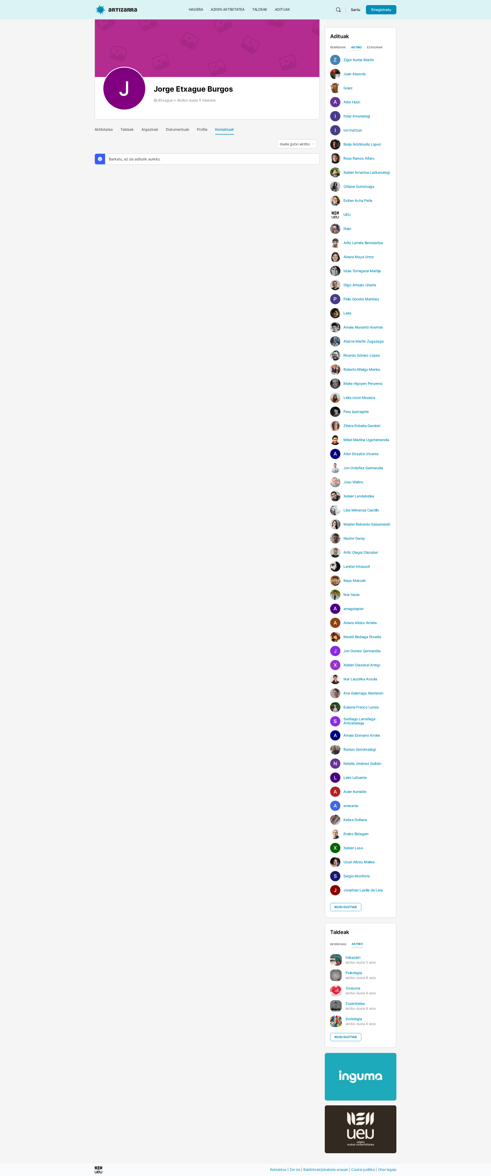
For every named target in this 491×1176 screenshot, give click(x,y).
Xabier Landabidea (358, 496)
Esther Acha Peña (357, 201)
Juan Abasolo (354, 74)
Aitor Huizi (351, 102)
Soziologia (353, 1019)
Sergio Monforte (356, 876)
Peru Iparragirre (356, 412)
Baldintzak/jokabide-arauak (325, 1169)
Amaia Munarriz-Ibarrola (363, 327)
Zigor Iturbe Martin (358, 60)
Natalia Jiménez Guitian (362, 763)
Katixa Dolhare (355, 820)
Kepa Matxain (354, 581)
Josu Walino (353, 482)
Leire (347, 313)
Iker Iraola (351, 595)
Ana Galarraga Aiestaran (363, 693)
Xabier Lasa (353, 848)
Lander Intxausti (356, 566)
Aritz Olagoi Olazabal (360, 552)
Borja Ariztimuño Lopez (362, 144)
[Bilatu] (338, 10)
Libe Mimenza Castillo (361, 510)
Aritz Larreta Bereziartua (363, 243)
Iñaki (347, 229)
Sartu (355, 9)
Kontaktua (278, 1169)
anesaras (351, 806)
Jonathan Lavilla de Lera (363, 890)
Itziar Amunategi (356, 116)
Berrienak (338, 47)
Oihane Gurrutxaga (358, 186)
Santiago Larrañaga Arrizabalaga (359, 721)
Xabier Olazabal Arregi (361, 665)
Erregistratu (381, 9)
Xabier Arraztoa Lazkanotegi (366, 172)
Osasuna (352, 988)
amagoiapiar (353, 609)
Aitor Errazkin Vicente (360, 454)
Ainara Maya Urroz (358, 257)
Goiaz (348, 88)
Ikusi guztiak (345, 907)
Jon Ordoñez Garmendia (363, 468)
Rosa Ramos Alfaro (358, 158)
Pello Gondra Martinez (361, 299)
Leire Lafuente (355, 778)
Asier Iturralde (354, 792)
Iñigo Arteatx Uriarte (359, 285)
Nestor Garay (354, 538)
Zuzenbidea (355, 1003)
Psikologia (353, 973)
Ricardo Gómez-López (361, 355)
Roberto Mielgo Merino (361, 369)
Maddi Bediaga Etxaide (362, 637)
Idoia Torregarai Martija (362, 271)
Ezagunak (375, 47)
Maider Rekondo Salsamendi (366, 524)
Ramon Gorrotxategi (359, 749)
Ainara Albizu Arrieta (360, 623)
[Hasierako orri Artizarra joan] (116, 9)
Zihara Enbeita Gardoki (361, 426)
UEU (346, 215)
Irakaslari (352, 957)
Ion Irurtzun (352, 130)
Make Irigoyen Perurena (362, 384)
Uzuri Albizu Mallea (358, 862)
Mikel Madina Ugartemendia (366, 440)
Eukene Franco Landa (360, 707)
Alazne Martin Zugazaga (363, 341)
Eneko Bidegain (356, 834)
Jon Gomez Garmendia (361, 651)
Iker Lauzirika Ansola (360, 679)
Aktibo (356, 47)
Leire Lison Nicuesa (359, 398)
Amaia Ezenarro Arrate (361, 735)
